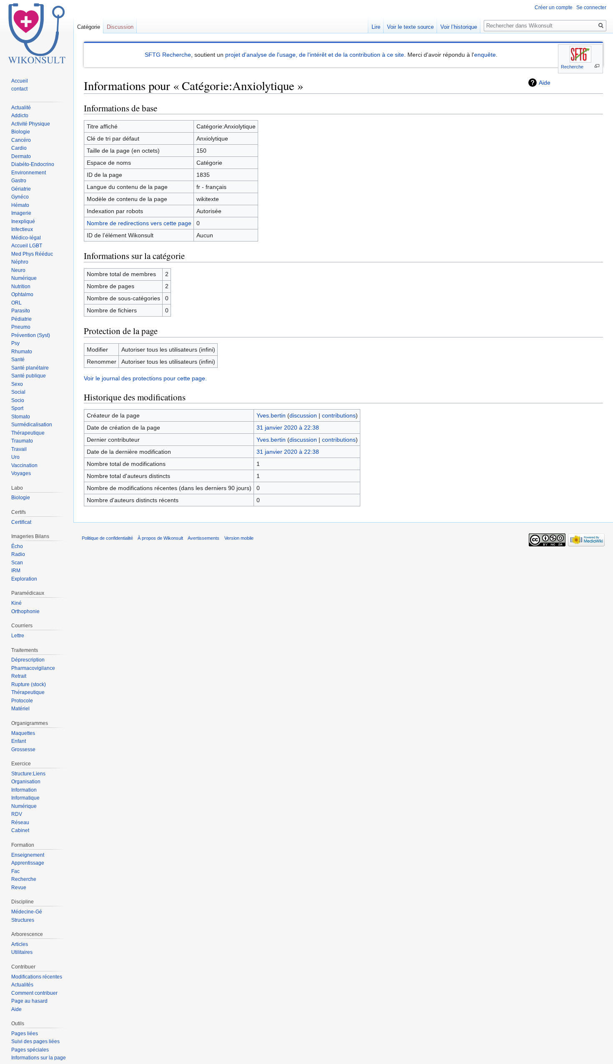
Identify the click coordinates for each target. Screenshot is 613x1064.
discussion (303, 415)
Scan (17, 563)
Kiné (16, 603)
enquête (485, 54)
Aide (544, 82)
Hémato (20, 205)
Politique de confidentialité (107, 538)
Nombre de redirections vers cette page (139, 223)
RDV (16, 814)
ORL (16, 303)
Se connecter (591, 7)
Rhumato (21, 352)
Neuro (18, 270)
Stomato (20, 417)
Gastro (18, 181)
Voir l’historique (458, 27)
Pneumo (20, 327)
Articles (19, 944)
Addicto (19, 115)
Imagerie (21, 213)
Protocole (22, 701)
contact (19, 89)
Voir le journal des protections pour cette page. (145, 378)
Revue (18, 887)
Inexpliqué (23, 221)
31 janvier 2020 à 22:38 (287, 427)
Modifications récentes (36, 977)
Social (18, 392)
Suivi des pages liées (35, 1041)
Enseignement (27, 855)
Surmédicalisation (31, 425)
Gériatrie (21, 189)
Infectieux (22, 229)
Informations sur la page (38, 1058)
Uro (15, 457)
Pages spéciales (30, 1050)
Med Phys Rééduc (32, 254)
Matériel (20, 709)
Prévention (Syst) (30, 335)
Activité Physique (30, 124)
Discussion (120, 27)
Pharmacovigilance (33, 668)
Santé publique (28, 376)
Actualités (22, 985)
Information (24, 790)
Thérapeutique (28, 433)
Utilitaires (22, 952)
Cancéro (21, 140)
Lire (376, 27)
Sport (17, 408)
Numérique (24, 278)
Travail (19, 449)
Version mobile (239, 538)
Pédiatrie (21, 319)
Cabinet (20, 830)
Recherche (572, 66)
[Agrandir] (597, 66)
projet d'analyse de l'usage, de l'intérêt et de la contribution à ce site (314, 54)
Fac (15, 871)
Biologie (20, 132)
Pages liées (24, 1033)
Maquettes (23, 733)
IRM (15, 571)
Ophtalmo (22, 294)
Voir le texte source (410, 27)
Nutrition (20, 286)
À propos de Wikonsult (160, 538)
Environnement (28, 173)
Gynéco (20, 197)
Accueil (19, 81)
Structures (22, 920)
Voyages (21, 473)
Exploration (24, 579)
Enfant (18, 741)
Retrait (18, 676)
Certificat (21, 522)
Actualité (21, 108)
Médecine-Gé (26, 912)
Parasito (20, 311)
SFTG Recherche (168, 54)
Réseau (20, 822)
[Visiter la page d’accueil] (36, 33)
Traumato (22, 441)
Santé (18, 359)
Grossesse (23, 749)
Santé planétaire (30, 368)
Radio (18, 554)
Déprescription (28, 660)
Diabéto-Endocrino (32, 164)
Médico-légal (26, 238)
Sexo (17, 384)
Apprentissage (27, 863)
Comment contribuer (34, 993)
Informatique (25, 798)
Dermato (21, 156)
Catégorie (88, 27)
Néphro (19, 262)
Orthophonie (25, 611)
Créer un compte (554, 7)
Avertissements (203, 538)
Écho (17, 546)
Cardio (19, 148)
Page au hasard (29, 1001)
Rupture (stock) (28, 684)
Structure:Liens (28, 774)
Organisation (25, 782)
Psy (15, 343)
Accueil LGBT (26, 246)
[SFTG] (580, 54)
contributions (339, 415)
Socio (17, 400)
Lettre (17, 636)
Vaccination (24, 465)
